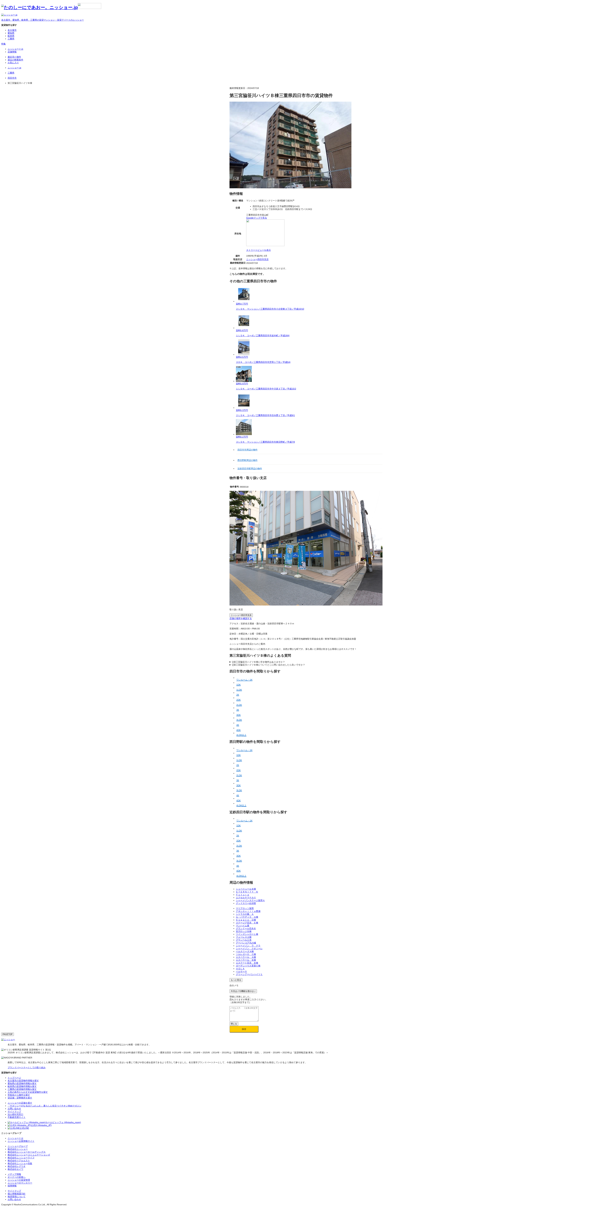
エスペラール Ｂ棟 (246, 960)
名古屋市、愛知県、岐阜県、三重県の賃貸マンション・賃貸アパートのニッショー (42, 20)
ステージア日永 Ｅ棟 (247, 922)
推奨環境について (17, 1196)
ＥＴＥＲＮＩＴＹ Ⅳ (247, 892)
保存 (244, 1029)
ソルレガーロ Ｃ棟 (246, 954)
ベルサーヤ (241, 971)
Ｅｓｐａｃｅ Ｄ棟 (246, 920)
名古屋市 (12, 30)
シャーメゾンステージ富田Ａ (250, 900)
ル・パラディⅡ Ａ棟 (247, 917)
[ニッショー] (8, 1039)
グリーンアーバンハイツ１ (249, 974)
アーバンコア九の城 (246, 942)
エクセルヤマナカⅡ (246, 897)
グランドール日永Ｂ (246, 928)
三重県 (11, 38)
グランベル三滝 (243, 940)
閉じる (234, 1024)
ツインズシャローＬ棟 (247, 934)
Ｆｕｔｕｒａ (242, 894)
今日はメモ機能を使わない (243, 991)
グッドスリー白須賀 (246, 903)
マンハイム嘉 (242, 925)
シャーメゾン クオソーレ (249, 948)
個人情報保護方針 (17, 1193)
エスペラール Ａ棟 (246, 957)
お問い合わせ (14, 1199)
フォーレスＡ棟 (243, 937)
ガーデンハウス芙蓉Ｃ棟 (248, 965)
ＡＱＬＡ (240, 968)
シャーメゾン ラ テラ (248, 945)
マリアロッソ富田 (245, 908)
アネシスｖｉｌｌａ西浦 (248, 911)
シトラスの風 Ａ (245, 914)
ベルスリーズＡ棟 (245, 951)
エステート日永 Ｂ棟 (247, 963)
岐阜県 (11, 36)
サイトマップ (14, 1191)
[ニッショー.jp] (51, 7)
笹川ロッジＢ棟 (243, 931)
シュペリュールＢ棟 (246, 889)
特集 (3, 44)
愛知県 (11, 33)
